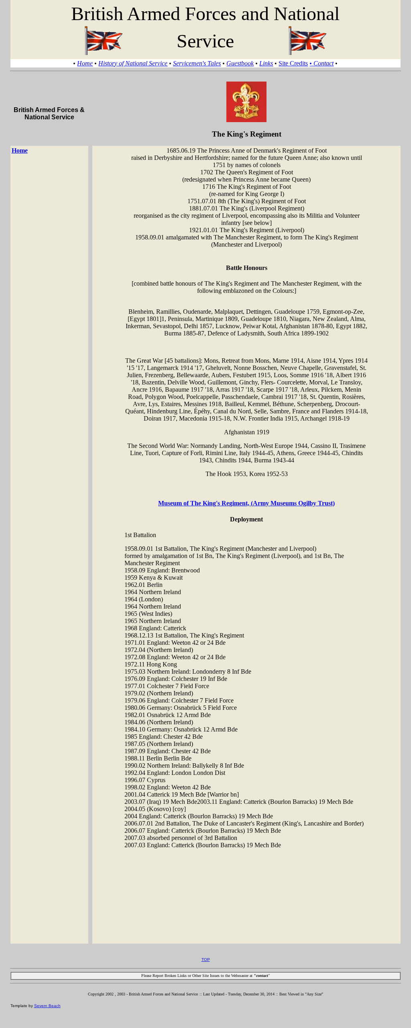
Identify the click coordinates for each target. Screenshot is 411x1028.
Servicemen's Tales (197, 63)
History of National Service (132, 63)
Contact (321, 63)
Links (266, 63)
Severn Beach (47, 1005)
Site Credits (293, 63)
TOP (205, 959)
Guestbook (240, 63)
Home (85, 63)
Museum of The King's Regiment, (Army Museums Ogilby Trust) (246, 503)
